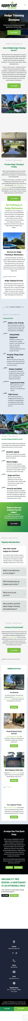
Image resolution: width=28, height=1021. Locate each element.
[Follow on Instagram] (16, 953)
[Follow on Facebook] (13, 953)
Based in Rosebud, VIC (14, 948)
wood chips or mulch (15, 772)
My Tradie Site (22, 1003)
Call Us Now (14, 32)
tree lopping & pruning (11, 807)
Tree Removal (14, 692)
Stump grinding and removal (13, 736)
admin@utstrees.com (14, 978)
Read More (14, 707)
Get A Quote (18, 867)
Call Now (9, 867)
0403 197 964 (14, 967)
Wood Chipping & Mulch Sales (14, 770)
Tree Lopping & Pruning (14, 805)
